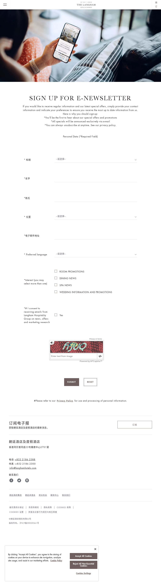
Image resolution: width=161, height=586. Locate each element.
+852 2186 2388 (25, 459)
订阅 (134, 425)
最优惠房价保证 (16, 507)
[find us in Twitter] (19, 481)
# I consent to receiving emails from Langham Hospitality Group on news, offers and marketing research (37, 315)
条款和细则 (34, 507)
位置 (28, 217)
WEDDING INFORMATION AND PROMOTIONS (86, 292)
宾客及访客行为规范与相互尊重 (42, 512)
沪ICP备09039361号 (29, 523)
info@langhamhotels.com (22, 468)
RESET (90, 382)
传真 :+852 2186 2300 (22, 464)
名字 (27, 178)
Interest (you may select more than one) (35, 282)
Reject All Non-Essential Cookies (83, 565)
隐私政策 (48, 507)
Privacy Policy (65, 401)
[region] (51, 563)
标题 (28, 160)
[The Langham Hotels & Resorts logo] (81, 4)
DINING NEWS (68, 278)
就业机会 (43, 495)
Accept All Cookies (83, 556)
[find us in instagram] (27, 481)
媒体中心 (54, 495)
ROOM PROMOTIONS (72, 272)
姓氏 (27, 198)
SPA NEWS (66, 285)
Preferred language (36, 254)
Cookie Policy (56, 561)
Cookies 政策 (64, 507)
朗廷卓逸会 (30, 495)
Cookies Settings (83, 573)
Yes (61, 315)
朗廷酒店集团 (15, 495)
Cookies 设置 (16, 512)
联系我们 (66, 495)
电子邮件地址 (32, 236)
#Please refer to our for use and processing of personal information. (80, 401)
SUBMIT (71, 382)
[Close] (95, 549)
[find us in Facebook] (11, 481)
